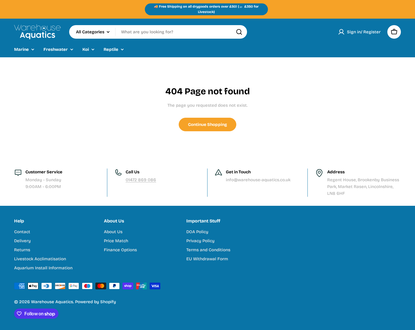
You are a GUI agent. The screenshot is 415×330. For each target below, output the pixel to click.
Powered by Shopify (95, 301)
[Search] (239, 32)
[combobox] (158, 32)
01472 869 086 (141, 179)
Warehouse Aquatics (52, 301)
